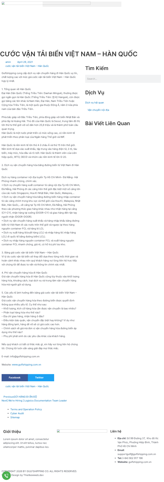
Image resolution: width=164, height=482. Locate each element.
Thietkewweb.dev (33, 475)
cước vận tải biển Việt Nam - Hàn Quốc (27, 65)
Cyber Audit (17, 413)
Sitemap (15, 417)
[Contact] (6, 475)
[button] (82, 4)
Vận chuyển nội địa (98, 109)
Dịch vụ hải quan (94, 102)
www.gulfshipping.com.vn (26, 364)
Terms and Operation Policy (26, 409)
